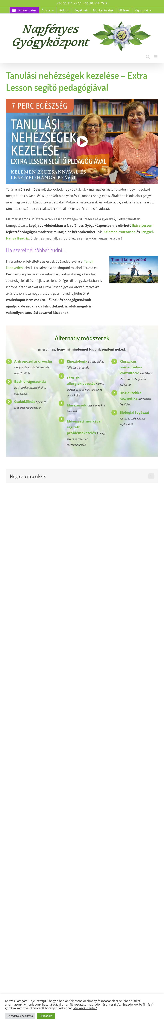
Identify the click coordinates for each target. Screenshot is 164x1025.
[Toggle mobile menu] (156, 57)
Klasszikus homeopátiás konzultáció (131, 367)
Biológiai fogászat (134, 412)
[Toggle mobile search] (148, 57)
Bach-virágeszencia (30, 381)
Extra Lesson (142, 225)
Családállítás (24, 401)
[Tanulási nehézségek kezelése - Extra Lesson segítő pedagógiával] (82, 141)
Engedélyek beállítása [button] (20, 1016)
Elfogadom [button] (46, 1016)
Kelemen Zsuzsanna (120, 232)
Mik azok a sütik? (85, 1008)
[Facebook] (151, 476)
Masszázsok (76, 405)
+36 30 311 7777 (69, 3)
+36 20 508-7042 (95, 3)
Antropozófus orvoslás (33, 361)
